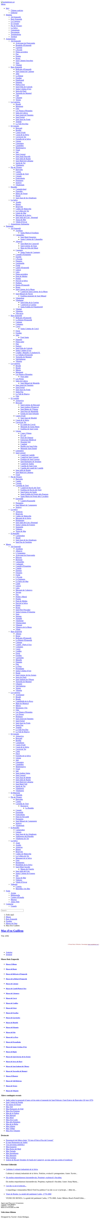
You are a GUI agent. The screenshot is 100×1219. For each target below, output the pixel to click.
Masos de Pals (10, 1032)
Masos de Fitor (11, 923)
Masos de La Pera (12, 1037)
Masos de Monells (12, 1022)
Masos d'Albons (11, 964)
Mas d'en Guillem (12, 930)
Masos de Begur (11, 969)
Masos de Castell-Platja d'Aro (16, 988)
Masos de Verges (11, 1086)
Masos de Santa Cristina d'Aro (16, 1047)
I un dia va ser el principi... (16, 1186)
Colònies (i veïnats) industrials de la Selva (22, 1169)
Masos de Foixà (11, 1008)
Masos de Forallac (12, 1013)
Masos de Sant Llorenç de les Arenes (18, 1057)
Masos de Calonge (12, 984)
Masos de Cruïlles (12, 1003)
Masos (8, 917)
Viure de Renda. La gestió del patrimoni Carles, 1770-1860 (28, 1194)
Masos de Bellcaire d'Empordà (16, 974)
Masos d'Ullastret (12, 1076)
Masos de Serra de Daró (14, 1061)
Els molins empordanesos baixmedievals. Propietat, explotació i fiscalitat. (34, 1178)
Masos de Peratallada (13, 1042)
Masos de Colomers (12, 993)
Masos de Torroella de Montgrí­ (16, 1071)
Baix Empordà (11, 919)
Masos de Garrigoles (13, 1018)
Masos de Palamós (12, 1027)
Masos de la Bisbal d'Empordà (16, 979)
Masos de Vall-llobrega (14, 1081)
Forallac (9, 921)
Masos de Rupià (11, 1052)
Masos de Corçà (11, 998)
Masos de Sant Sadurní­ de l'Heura (17, 1066)
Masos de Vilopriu (12, 1091)
